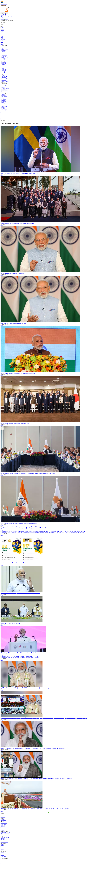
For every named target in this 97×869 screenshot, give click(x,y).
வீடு (1, 119)
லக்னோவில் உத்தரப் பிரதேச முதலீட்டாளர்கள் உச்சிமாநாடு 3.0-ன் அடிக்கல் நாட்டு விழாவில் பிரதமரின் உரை (23, 652)
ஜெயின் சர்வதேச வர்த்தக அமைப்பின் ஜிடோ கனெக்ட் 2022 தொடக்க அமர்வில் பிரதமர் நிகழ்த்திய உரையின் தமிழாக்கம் (26, 687)
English (2, 29)
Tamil (2, 37)
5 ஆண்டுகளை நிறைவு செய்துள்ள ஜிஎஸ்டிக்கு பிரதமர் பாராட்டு (14, 562)
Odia (2, 42)
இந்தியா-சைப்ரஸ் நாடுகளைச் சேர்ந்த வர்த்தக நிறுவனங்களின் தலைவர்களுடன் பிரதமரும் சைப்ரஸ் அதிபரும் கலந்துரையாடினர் (28, 473)
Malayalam (3, 34)
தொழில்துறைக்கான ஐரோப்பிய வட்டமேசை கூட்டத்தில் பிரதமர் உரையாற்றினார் (17, 223)
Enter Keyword (4, 20)
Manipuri (2, 40)
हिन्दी (2, 31)
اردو (1, 43)
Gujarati (2, 30)
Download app (4, 4)
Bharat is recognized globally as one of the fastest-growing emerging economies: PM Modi (19, 523)
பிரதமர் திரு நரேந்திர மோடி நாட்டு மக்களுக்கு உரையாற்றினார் (14, 323)
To (1, 24)
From (2, 22)
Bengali (2, 32)
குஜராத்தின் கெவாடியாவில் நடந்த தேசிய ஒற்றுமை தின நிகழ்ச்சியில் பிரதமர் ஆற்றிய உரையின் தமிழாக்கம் (23, 527)
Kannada (2, 33)
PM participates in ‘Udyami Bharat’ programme (10, 623)
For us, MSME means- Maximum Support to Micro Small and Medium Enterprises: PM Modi (20, 593)
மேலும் (2, 175)
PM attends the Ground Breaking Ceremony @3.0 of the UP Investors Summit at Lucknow (20, 657)
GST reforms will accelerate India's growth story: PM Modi (13, 273)
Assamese (3, 39)
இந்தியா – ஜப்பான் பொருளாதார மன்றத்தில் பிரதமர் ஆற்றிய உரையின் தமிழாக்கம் (18, 373)
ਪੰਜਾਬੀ (2, 44)
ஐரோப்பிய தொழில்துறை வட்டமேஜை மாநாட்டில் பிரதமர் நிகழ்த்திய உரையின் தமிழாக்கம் (19, 173)
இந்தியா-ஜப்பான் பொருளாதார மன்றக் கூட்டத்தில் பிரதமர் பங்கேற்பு (15, 423)
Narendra (4, 14)
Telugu (2, 36)
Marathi (2, 38)
